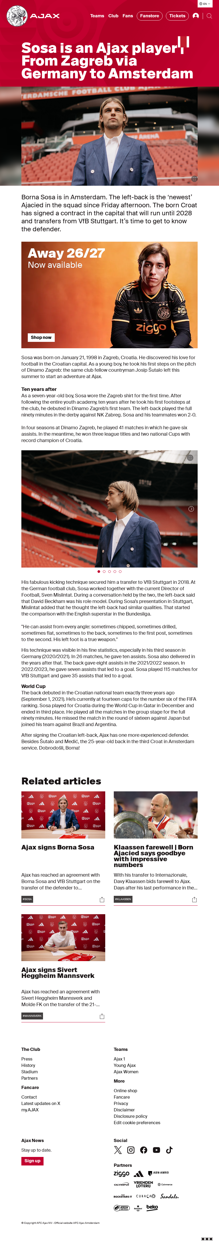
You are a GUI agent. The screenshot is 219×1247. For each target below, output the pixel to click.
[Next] (186, 509)
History (28, 1065)
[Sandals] (169, 1197)
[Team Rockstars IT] (123, 1196)
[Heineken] (138, 1208)
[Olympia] (121, 1185)
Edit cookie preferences (137, 1122)
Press (26, 1059)
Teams (97, 16)
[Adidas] (139, 1174)
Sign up (32, 1161)
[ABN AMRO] (158, 1174)
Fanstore (149, 16)
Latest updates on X (40, 1103)
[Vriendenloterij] (143, 1185)
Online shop (125, 1091)
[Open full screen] (194, 179)
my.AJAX (30, 1110)
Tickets (177, 16)
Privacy (121, 1103)
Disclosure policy (130, 1116)
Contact (29, 1097)
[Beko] (152, 1208)
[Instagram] (131, 1150)
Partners (29, 1078)
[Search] (209, 16)
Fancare (122, 1097)
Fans (128, 16)
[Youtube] (156, 1150)
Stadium (29, 1072)
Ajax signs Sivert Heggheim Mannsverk (58, 973)
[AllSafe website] (122, 1208)
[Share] (102, 899)
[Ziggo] (121, 1174)
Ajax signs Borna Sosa (57, 847)
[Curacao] (146, 1196)
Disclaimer (124, 1110)
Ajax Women (126, 1072)
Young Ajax (125, 1065)
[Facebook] (143, 1150)
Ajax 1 (119, 1059)
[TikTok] (169, 1150)
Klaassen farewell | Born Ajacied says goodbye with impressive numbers (153, 856)
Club (113, 16)
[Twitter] (118, 1150)
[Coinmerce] (165, 1185)
